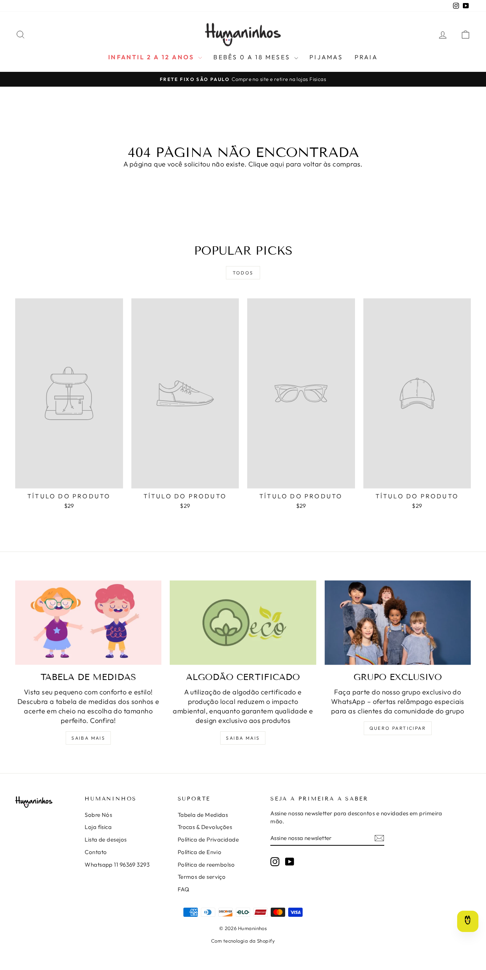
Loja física (98, 827)
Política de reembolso (206, 864)
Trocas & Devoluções (205, 827)
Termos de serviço (202, 876)
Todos (243, 273)
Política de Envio (200, 852)
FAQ (183, 889)
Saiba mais (88, 738)
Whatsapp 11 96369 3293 (117, 864)
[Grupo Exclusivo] (398, 622)
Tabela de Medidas (203, 814)
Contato (96, 852)
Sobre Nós (98, 814)
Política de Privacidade (208, 839)
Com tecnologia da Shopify (243, 941)
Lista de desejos (105, 839)
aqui (277, 164)
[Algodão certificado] (243, 622)
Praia (366, 57)
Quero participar (397, 728)
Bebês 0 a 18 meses (252, 57)
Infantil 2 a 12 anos (152, 57)
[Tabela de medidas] (88, 622)
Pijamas (326, 57)
